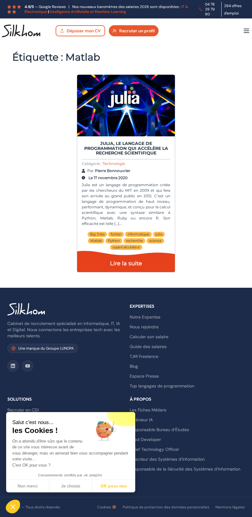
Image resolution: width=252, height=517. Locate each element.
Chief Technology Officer (154, 449)
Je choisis (70, 485)
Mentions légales (230, 507)
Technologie (114, 163)
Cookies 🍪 (106, 507)
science (155, 240)
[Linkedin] (12, 365)
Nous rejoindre (144, 327)
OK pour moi (113, 485)
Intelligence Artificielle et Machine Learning (88, 11)
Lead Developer (145, 439)
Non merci (27, 485)
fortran (116, 234)
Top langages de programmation (162, 386)
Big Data (97, 234)
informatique (138, 234)
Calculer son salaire (149, 336)
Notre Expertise (145, 317)
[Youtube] (27, 365)
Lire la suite (126, 263)
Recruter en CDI (23, 410)
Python (114, 240)
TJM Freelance (144, 356)
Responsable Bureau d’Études (159, 429)
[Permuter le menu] (246, 30)
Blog (134, 366)
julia (159, 234)
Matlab (96, 240)
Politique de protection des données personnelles (166, 507)
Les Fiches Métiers (148, 410)
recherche (134, 240)
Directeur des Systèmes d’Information (167, 459)
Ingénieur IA (141, 420)
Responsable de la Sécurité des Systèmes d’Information (185, 469)
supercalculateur (126, 247)
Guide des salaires (148, 346)
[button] (13, 506)
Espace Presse (144, 376)
